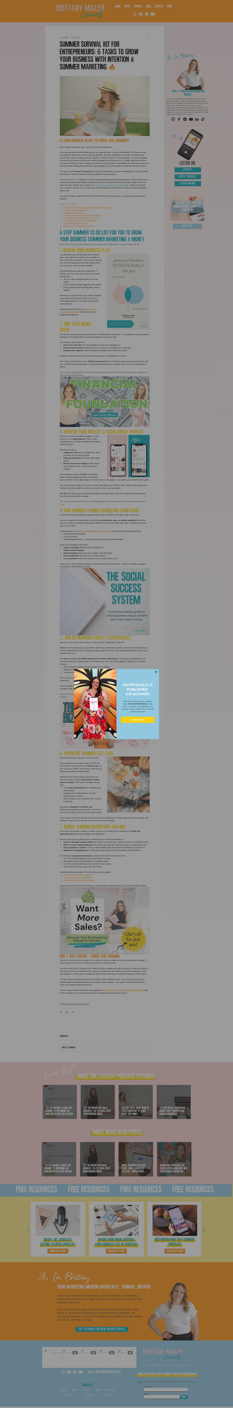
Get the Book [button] (138, 720)
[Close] (156, 672)
